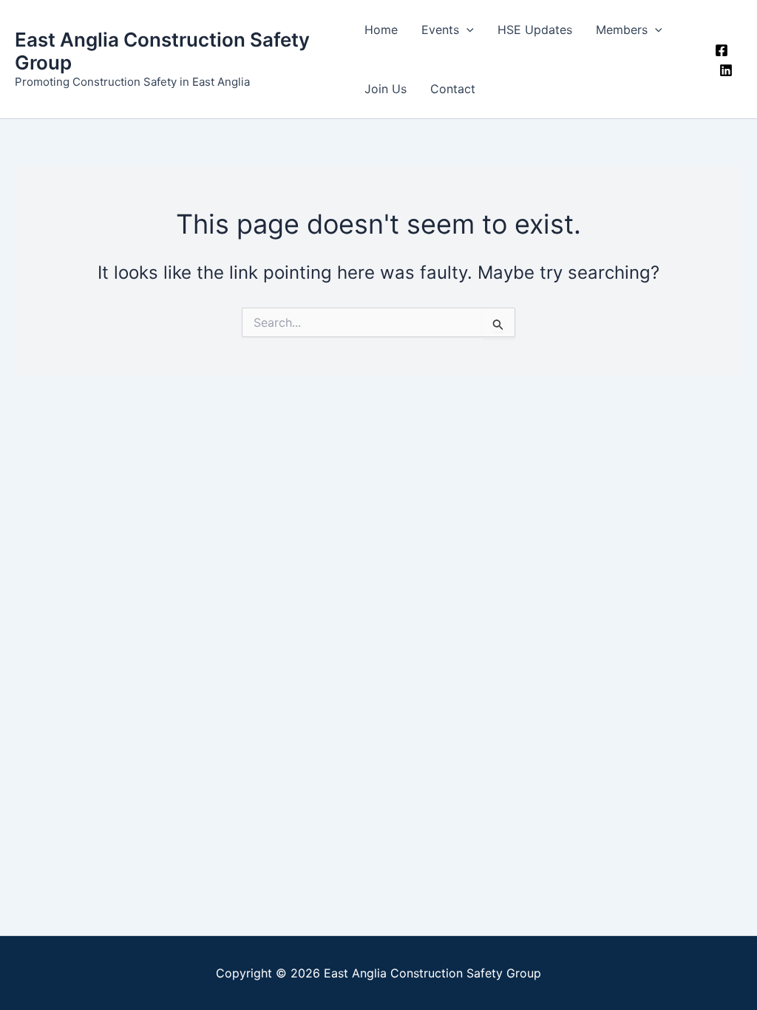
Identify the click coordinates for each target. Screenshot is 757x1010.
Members (622, 29)
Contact (452, 88)
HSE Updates (535, 29)
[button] (466, 29)
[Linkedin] (726, 70)
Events (440, 29)
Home (381, 29)
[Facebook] (721, 50)
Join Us (385, 88)
